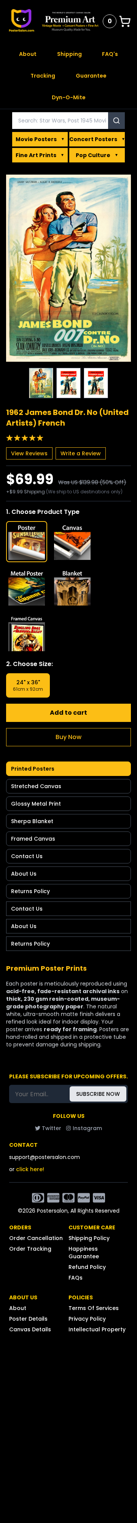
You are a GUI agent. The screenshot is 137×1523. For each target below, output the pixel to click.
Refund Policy (87, 1267)
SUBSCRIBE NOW (98, 1094)
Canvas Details (30, 1329)
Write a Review (81, 453)
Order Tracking (30, 1249)
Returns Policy (30, 891)
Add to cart (68, 712)
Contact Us (27, 856)
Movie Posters (40, 139)
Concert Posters (97, 139)
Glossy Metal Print (36, 804)
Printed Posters (32, 769)
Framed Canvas (33, 839)
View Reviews (29, 453)
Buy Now (68, 737)
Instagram (87, 1128)
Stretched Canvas (36, 786)
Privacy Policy (87, 1319)
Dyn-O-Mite (69, 97)
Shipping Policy (89, 1238)
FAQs (75, 1277)
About (28, 54)
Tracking (42, 75)
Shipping (69, 54)
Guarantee (91, 75)
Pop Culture (97, 155)
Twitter (51, 1128)
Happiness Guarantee (83, 1252)
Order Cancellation (36, 1238)
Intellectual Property (97, 1329)
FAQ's (110, 54)
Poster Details (28, 1319)
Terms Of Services (93, 1308)
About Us (24, 874)
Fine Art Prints (40, 155)
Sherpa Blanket (32, 821)
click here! (30, 1169)
